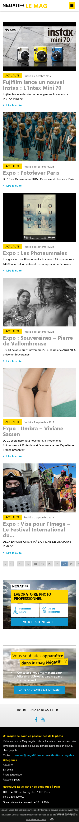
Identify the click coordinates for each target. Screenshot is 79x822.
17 (28, 563)
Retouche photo (11, 779)
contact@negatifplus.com (31, 755)
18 (35, 563)
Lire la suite (14, 105)
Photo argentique (12, 774)
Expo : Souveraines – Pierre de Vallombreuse (38, 341)
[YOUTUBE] (43, 720)
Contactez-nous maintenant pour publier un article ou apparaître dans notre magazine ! (38, 676)
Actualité (12, 75)
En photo (8, 769)
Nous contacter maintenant (39, 690)
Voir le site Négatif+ (39, 622)
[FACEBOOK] (36, 720)
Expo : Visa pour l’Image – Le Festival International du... (36, 529)
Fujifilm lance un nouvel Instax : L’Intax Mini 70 (33, 85)
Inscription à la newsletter (37, 710)
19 (42, 563)
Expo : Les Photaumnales (35, 253)
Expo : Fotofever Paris (31, 173)
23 (71, 563)
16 (20, 563)
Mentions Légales (62, 755)
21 (57, 563)
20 (49, 563)
